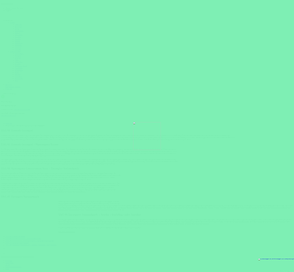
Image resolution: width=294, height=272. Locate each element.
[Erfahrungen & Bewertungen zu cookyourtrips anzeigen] (276, 259)
